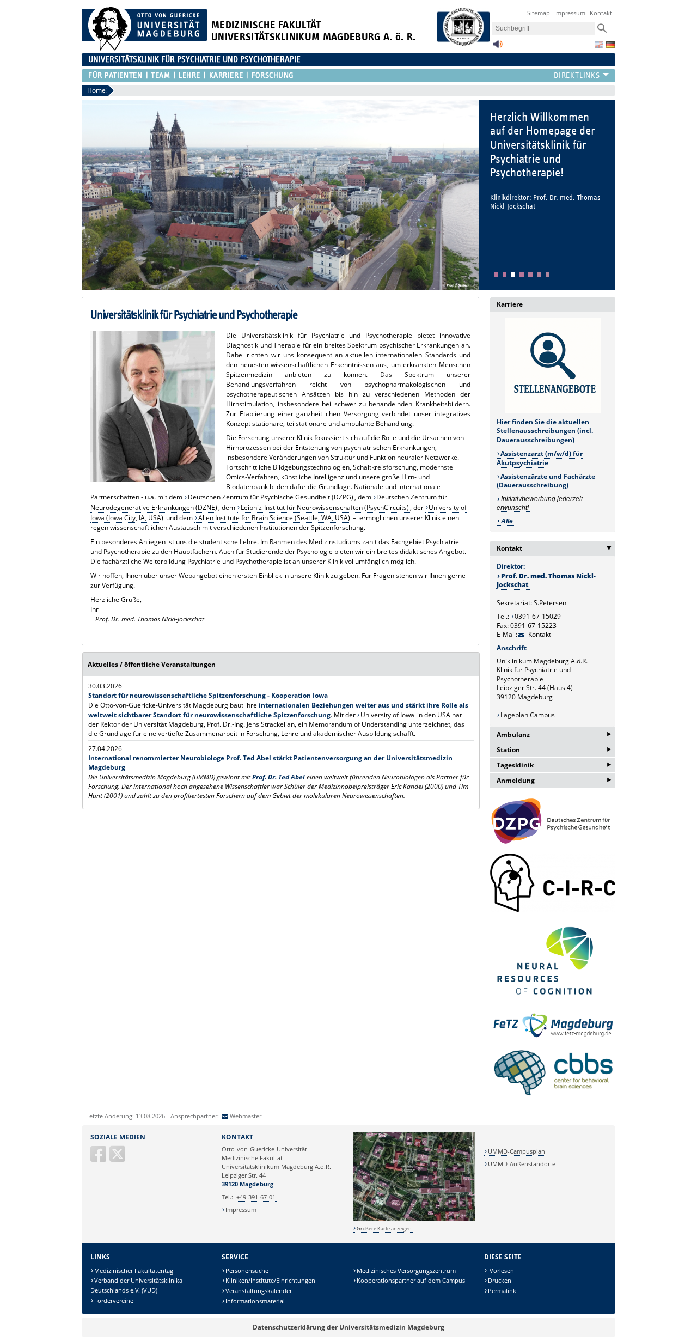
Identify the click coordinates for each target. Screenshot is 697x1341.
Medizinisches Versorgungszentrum (406, 1270)
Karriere (226, 75)
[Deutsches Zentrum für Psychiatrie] (552, 821)
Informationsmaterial (255, 1301)
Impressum (569, 13)
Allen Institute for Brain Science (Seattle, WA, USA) (274, 517)
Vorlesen (501, 1270)
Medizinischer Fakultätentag (133, 1270)
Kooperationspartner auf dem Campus (411, 1280)
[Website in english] (599, 44)
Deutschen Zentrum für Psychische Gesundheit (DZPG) (270, 497)
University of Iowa (387, 715)
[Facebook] (99, 1158)
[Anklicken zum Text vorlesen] (497, 47)
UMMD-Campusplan (516, 1151)
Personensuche (246, 1270)
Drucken (499, 1280)
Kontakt (601, 13)
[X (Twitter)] (118, 1158)
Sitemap (538, 13)
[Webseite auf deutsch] (610, 44)
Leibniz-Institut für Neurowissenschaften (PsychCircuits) (325, 507)
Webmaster (245, 1116)
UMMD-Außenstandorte (521, 1164)
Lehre (189, 75)
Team (160, 75)
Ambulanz (554, 734)
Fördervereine (113, 1300)
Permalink (502, 1291)
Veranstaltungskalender (258, 1291)
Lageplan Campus (527, 715)
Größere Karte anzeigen (384, 1228)
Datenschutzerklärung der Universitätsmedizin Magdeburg (348, 1327)
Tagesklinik (554, 765)
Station (554, 749)
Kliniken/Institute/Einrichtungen (270, 1280)
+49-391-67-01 (256, 1197)
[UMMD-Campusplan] (414, 1219)
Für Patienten (115, 75)
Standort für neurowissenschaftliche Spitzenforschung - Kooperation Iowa (208, 695)
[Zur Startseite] (144, 48)
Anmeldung (554, 780)
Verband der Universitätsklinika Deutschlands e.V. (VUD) (136, 1285)
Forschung (273, 75)
